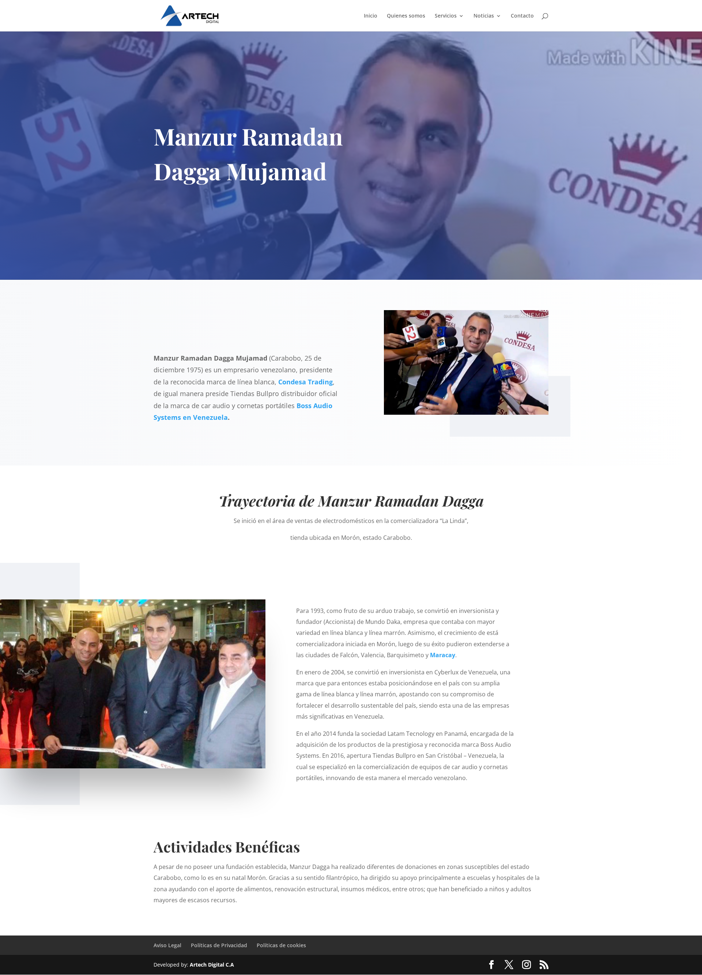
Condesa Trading (305, 381)
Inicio (370, 16)
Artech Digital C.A (212, 964)
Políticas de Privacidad (219, 945)
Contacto (522, 16)
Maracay (442, 655)
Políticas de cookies (281, 945)
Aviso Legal (167, 945)
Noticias (483, 16)
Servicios (446, 16)
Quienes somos (406, 16)
